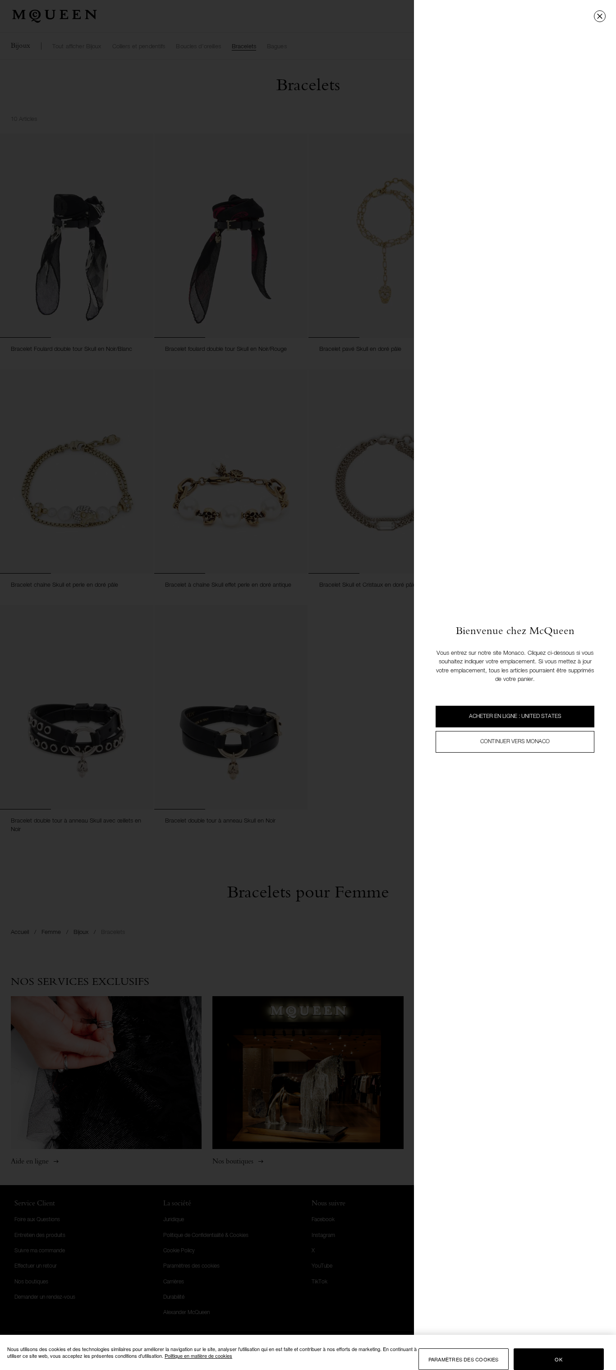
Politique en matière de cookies (198, 1355)
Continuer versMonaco (515, 742)
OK (558, 1359)
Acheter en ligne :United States (515, 716)
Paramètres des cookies (463, 1359)
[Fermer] (599, 16)
